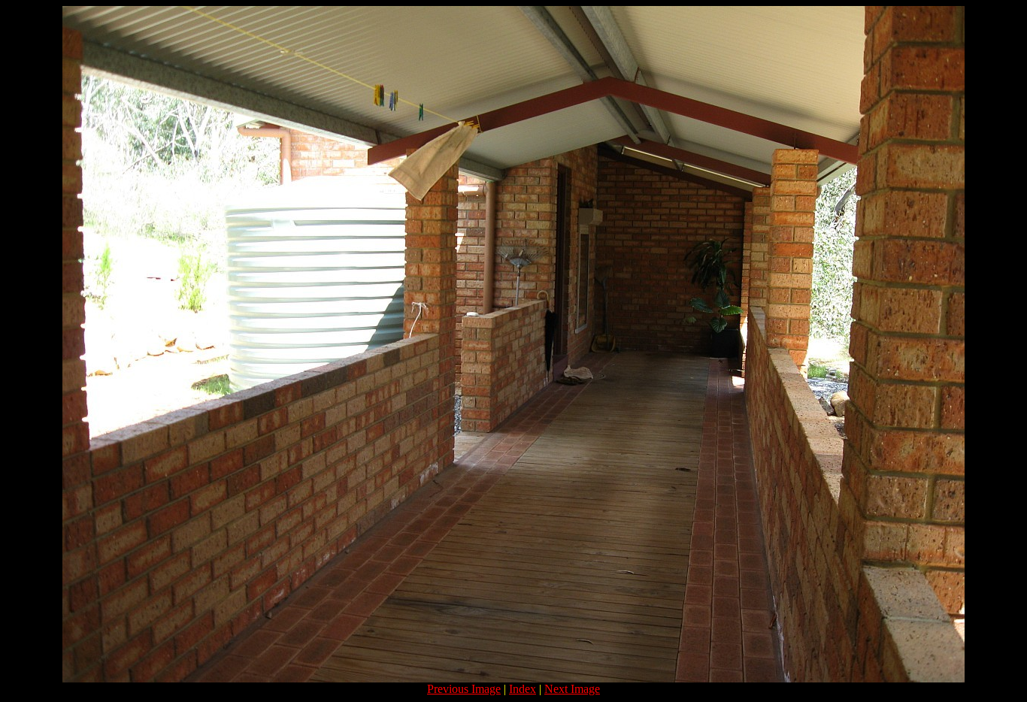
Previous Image (464, 688)
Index (522, 688)
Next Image (572, 688)
